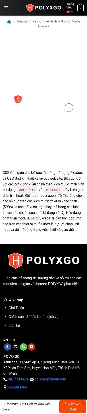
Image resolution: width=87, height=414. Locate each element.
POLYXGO (55, 284)
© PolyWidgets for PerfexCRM (73, 410)
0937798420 (18, 379)
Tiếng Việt (70, 5)
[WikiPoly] (43, 8)
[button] (6, 7)
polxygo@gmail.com (50, 379)
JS (50, 43)
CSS (31, 43)
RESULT (72, 43)
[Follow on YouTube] (31, 347)
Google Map (17, 387)
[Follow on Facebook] (7, 347)
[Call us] (23, 347)
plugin (35, 218)
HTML (10, 43)
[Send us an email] (15, 347)
